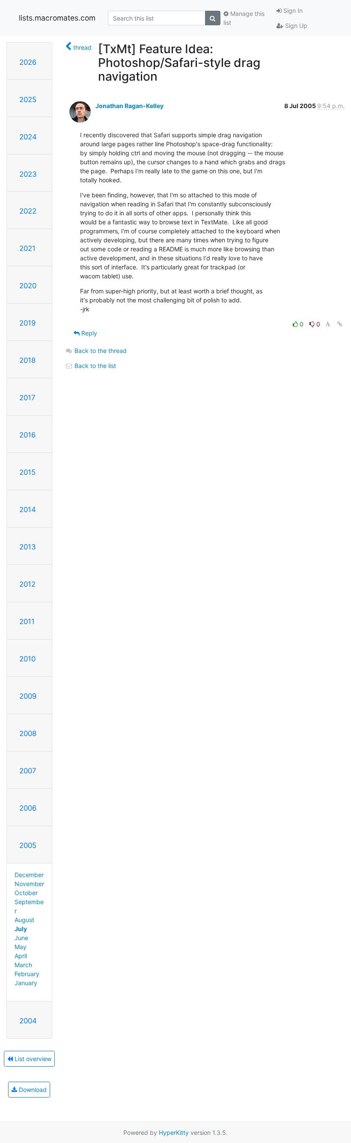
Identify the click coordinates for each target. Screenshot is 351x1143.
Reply (88, 333)
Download (32, 1089)
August (24, 919)
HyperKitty (174, 1132)
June (21, 937)
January (26, 982)
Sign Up (295, 25)
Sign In (292, 10)
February (27, 973)
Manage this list (244, 18)
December (29, 874)
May (21, 946)
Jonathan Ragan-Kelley (129, 105)
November (29, 883)
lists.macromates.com (57, 17)
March (23, 964)
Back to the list (94, 365)
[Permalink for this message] (340, 324)
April (21, 955)
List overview (32, 1058)
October (26, 892)
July (21, 928)
